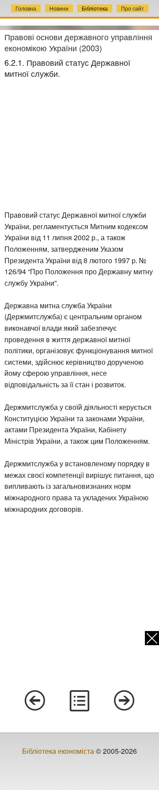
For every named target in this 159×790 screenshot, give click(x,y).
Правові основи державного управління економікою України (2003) (78, 42)
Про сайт (132, 8)
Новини (58, 8)
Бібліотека (95, 8)
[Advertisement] (79, 145)
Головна (25, 8)
